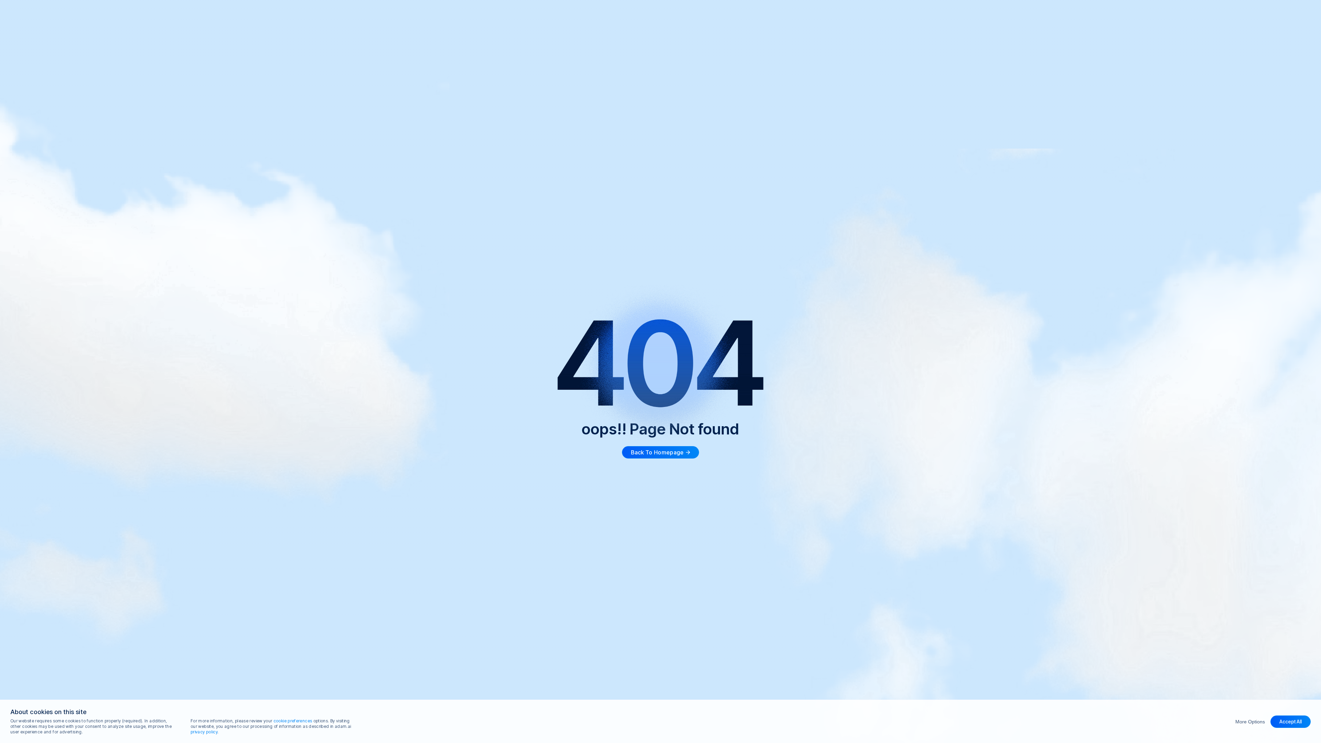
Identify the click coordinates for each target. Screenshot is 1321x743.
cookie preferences (292, 720)
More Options (1250, 721)
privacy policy (204, 731)
